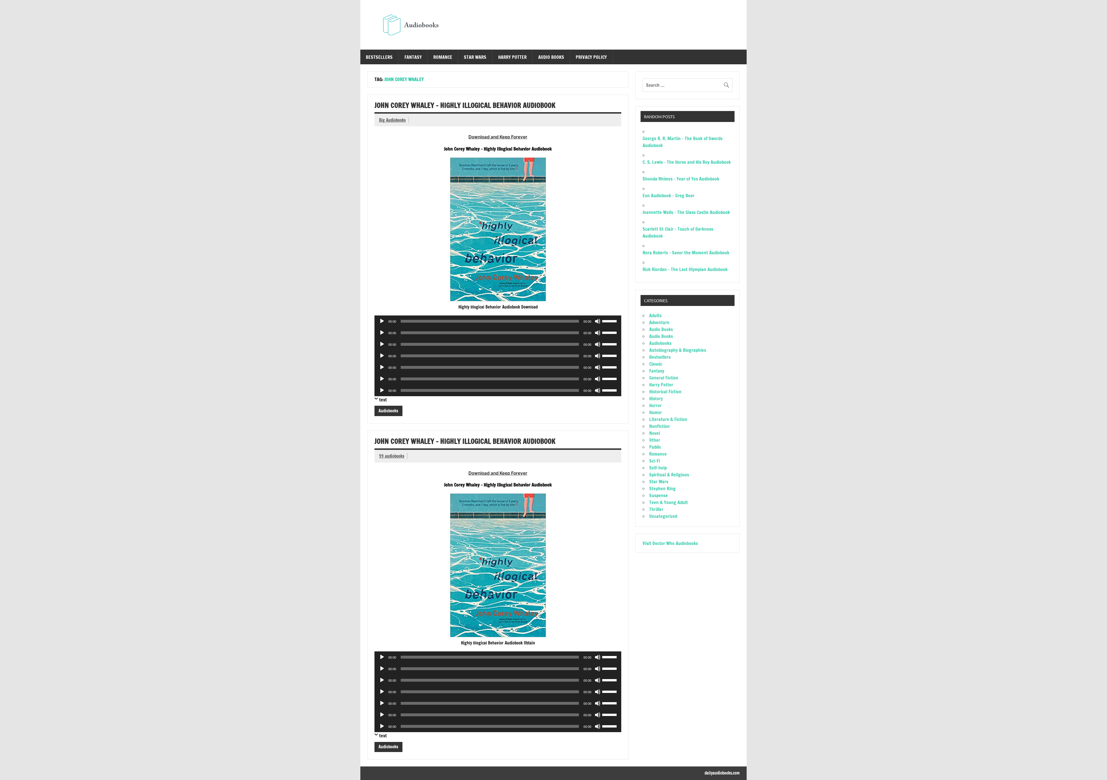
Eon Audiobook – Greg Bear (668, 195)
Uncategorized (663, 516)
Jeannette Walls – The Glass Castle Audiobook (686, 212)
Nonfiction (659, 426)
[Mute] (597, 321)
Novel (654, 433)
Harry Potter (512, 57)
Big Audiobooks (392, 120)
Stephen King (662, 488)
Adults (655, 315)
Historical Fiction (665, 391)
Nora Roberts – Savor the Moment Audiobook (686, 252)
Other (654, 440)
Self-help (658, 468)
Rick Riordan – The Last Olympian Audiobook (685, 269)
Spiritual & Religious (669, 474)
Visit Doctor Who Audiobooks (670, 543)
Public (655, 447)
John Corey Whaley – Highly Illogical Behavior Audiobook (465, 105)
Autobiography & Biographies (677, 350)
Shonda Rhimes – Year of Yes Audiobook (681, 179)
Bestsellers (379, 57)
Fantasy (413, 57)
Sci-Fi (654, 461)
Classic (655, 364)
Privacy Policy (591, 57)
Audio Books (551, 57)
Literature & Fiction (668, 419)
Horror (655, 405)
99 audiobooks (391, 456)
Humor (655, 412)
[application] (497, 321)
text (383, 399)
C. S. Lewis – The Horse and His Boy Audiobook (687, 162)
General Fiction (663, 378)
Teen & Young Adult (668, 502)
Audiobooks (388, 411)
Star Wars (475, 57)
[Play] (382, 321)
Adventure (659, 322)
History (656, 398)
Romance (442, 57)
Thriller (656, 509)
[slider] (610, 320)
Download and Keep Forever (497, 137)
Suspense (658, 495)
